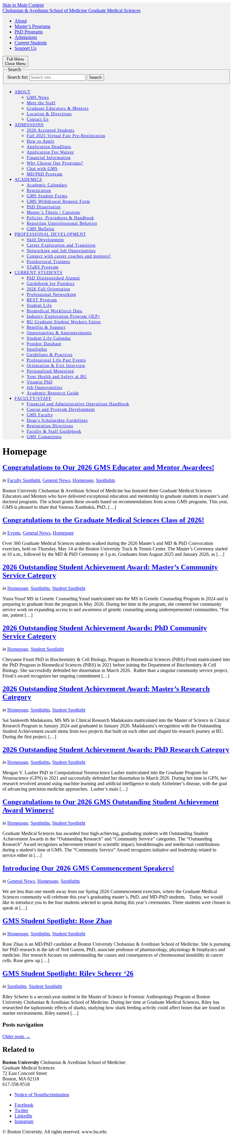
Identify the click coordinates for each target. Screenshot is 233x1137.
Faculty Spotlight (23, 480)
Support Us (25, 48)
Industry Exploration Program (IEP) (63, 316)
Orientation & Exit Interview (56, 365)
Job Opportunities (44, 387)
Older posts (16, 1036)
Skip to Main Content (23, 5)
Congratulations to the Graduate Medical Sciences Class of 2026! (103, 520)
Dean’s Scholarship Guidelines (57, 420)
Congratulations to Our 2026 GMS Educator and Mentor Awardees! (108, 467)
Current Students (31, 42)
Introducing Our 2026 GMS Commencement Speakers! (88, 868)
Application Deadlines (49, 146)
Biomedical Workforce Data (54, 311)
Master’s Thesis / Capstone (53, 212)
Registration (39, 190)
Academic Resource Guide (53, 393)
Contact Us (38, 119)
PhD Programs (29, 31)
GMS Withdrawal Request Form (58, 201)
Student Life (39, 305)
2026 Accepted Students (50, 130)
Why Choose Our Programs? (55, 163)
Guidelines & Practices (50, 354)
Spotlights (37, 349)
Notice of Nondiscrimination (42, 1094)
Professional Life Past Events (56, 360)
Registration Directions (50, 426)
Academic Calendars (47, 185)
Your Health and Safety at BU (57, 376)
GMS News (38, 97)
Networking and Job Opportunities (61, 250)
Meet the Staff (41, 103)
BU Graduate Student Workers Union (64, 322)
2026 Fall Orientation (48, 289)
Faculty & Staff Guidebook (54, 431)
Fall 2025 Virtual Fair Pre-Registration (66, 135)
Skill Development (45, 239)
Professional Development (50, 234)
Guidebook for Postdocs (51, 283)
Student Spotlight (68, 588)
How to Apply (41, 141)
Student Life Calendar (49, 338)
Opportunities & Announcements (59, 333)
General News (56, 480)
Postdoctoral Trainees (48, 261)
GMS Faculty (40, 415)
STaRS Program (43, 267)
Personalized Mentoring (50, 371)
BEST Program (42, 300)
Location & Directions (49, 114)
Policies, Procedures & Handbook (60, 218)
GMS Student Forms (47, 196)
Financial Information (49, 157)
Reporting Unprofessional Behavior (62, 223)
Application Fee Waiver (50, 152)
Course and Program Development (61, 409)
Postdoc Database (44, 343)
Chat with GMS (42, 168)
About (21, 20)
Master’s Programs (32, 26)
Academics (28, 179)
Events (13, 533)
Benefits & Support (46, 327)
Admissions (26, 37)
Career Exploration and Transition (61, 245)
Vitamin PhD (39, 382)
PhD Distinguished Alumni (53, 278)
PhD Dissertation (44, 207)
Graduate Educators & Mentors (58, 108)
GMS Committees (44, 437)
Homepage (83, 480)
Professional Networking (51, 294)
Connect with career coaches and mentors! (69, 256)
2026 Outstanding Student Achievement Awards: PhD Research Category (115, 750)
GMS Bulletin (40, 229)
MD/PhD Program (44, 174)
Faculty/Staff (33, 398)
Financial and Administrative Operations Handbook (78, 404)
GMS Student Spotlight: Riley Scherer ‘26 (67, 973)
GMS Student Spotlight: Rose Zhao (57, 921)
